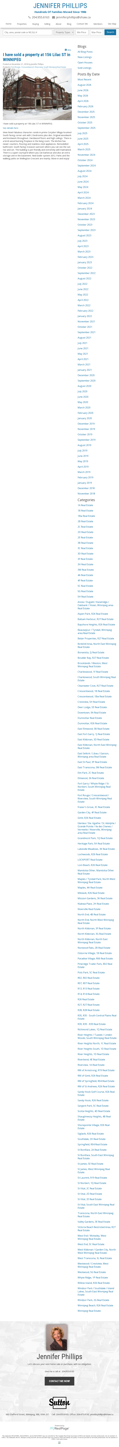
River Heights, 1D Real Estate (93, 1054)
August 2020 (84, 386)
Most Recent (84, 79)
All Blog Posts (85, 51)
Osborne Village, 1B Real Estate (95, 953)
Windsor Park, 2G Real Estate (93, 1300)
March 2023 (84, 251)
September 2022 (86, 273)
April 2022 (83, 300)
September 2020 (86, 380)
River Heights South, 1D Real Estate (97, 1048)
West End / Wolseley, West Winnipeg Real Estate (92, 1237)
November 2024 (86, 154)
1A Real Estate (85, 505)
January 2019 (85, 482)
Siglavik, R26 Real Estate (91, 1133)
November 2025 (86, 117)
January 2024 (85, 208)
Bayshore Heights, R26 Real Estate (96, 624)
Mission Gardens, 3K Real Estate (95, 898)
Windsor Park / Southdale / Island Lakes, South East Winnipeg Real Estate (96, 1291)
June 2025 (83, 138)
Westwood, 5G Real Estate (92, 1272)
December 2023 (86, 214)
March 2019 (84, 472)
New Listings (85, 57)
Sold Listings (84, 67)
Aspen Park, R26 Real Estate (93, 613)
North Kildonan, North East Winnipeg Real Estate (93, 941)
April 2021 (83, 359)
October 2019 (85, 434)
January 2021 (85, 369)
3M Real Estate (86, 569)
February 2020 (85, 413)
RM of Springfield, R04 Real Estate (96, 1081)
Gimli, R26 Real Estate (89, 817)
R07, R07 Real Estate (89, 983)
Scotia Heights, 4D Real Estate (94, 1111)
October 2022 (85, 267)
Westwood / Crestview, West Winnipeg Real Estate (93, 1265)
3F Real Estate (85, 559)
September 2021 (86, 332)
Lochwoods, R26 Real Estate (93, 854)
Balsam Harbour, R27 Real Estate (95, 619)
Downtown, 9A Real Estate (92, 712)
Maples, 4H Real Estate (90, 887)
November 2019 (86, 429)
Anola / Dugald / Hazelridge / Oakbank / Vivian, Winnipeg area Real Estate (95, 605)
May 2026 (83, 95)
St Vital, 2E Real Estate (90, 1199)
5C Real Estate (85, 585)
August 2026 (84, 84)
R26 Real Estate (86, 999)
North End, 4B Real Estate (92, 914)
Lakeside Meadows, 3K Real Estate (96, 849)
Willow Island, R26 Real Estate (94, 1283)
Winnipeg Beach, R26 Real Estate (95, 1305)
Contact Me (82, 23)
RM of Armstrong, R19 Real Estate (96, 1070)
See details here (10, 127)
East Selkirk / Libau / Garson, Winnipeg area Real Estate (93, 755)
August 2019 (84, 445)
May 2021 (83, 353)
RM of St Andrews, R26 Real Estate (96, 1086)
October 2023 (85, 224)
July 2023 (82, 240)
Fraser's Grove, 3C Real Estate (94, 807)
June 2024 (83, 181)
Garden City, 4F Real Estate (92, 812)
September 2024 (86, 165)
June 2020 (83, 396)
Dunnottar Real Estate (90, 718)
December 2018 (86, 488)
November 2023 (86, 219)
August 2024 (84, 171)
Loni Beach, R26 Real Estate (93, 865)
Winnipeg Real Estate (89, 1310)
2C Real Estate (85, 526)
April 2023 (83, 246)
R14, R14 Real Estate (89, 994)
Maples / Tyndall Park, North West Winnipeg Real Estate (96, 880)
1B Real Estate (85, 510)
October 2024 (85, 160)
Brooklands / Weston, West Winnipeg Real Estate (92, 665)
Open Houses (85, 62)
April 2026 (83, 101)
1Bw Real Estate (86, 516)
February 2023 (85, 257)
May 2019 (83, 461)
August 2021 (84, 337)
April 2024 (83, 192)
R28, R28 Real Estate (89, 1010)
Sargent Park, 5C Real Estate (93, 1105)
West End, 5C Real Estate (91, 1244)
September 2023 (86, 230)
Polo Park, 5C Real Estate (91, 972)
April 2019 (83, 466)
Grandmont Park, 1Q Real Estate (95, 838)
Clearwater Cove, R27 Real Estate (95, 685)
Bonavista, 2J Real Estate (91, 652)
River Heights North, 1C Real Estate (97, 1043)
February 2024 (85, 203)
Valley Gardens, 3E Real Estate (94, 1221)
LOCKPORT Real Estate (90, 859)
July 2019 (82, 450)
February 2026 (85, 106)
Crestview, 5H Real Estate (91, 701)
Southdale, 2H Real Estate (92, 1139)
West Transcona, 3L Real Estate (95, 1258)
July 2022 (82, 283)
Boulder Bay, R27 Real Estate (93, 657)
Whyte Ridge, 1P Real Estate (93, 1277)
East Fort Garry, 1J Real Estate (94, 734)
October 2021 (85, 326)
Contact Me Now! (59, 1381)
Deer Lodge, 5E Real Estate (92, 707)
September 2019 (86, 439)
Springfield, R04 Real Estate (92, 1144)
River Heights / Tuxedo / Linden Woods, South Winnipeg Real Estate (97, 1036)
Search (110, 32)
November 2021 (86, 321)
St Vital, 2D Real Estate (90, 1193)
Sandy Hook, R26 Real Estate (93, 1100)
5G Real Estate (85, 591)
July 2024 (82, 176)
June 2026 (83, 90)
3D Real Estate (85, 553)
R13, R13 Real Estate (89, 988)
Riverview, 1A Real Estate (91, 1065)
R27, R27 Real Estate (89, 1004)
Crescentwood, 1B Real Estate (94, 691)
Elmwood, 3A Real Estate (91, 778)
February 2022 (85, 310)
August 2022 (84, 278)
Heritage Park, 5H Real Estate (94, 843)
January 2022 (85, 316)
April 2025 (83, 144)
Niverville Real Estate (89, 909)
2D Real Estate (85, 532)
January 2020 (85, 418)
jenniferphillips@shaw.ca (101, 1414)
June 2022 (83, 289)
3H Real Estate (85, 564)
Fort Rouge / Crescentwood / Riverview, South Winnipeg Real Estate (38, 67)
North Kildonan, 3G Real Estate (94, 933)
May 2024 (83, 187)
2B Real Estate (85, 521)
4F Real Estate (85, 580)
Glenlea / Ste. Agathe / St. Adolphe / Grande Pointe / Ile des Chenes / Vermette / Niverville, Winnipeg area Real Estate (97, 828)
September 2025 (86, 127)
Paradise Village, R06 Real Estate (95, 958)
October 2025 (85, 122)
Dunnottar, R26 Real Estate (92, 723)
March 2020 (84, 407)
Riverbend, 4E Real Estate (91, 1059)
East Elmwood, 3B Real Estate (93, 728)
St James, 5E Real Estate (90, 1163)
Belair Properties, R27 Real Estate (96, 638)
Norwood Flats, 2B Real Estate (94, 947)
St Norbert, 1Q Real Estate (92, 1183)
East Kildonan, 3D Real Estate (93, 739)
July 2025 (82, 133)
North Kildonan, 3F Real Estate (94, 928)
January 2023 (85, 262)
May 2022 (83, 294)
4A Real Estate (85, 575)
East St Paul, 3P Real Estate (92, 762)
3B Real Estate (85, 542)
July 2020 (82, 391)
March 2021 (84, 364)
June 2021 (83, 348)
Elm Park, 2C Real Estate (91, 772)
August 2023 (84, 235)
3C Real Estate (85, 548)
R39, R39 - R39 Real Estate (92, 1024)
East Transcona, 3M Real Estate (95, 767)
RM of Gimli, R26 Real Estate (93, 1075)
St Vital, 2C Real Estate (90, 1188)
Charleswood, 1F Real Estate (93, 671)
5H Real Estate (85, 596)
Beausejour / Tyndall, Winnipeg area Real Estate (95, 631)
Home (8, 23)
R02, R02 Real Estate (89, 977)
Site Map (112, 23)
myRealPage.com (59, 1429)
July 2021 (82, 343)
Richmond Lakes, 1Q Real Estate (95, 1029)
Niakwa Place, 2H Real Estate (93, 903)
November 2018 (86, 493)
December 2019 (86, 423)
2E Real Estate (85, 537)
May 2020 (83, 402)
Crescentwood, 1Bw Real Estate (95, 696)
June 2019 (83, 456)
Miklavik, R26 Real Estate (91, 893)
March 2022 (84, 305)
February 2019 (85, 477)
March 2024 (84, 197)
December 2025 (86, 111)
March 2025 (84, 149)
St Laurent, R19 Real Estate (92, 1177)
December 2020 (86, 375)
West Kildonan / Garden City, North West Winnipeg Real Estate (97, 1251)
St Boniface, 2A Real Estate (92, 1149)
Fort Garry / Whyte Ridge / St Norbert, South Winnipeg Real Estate (94, 787)
